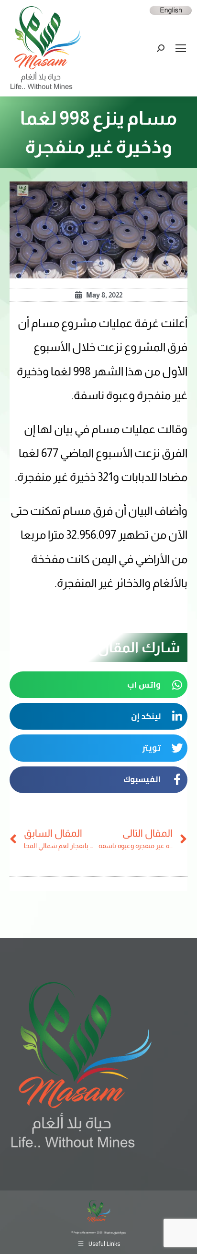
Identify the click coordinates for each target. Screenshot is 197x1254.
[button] (98, 684)
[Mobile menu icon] (180, 48)
